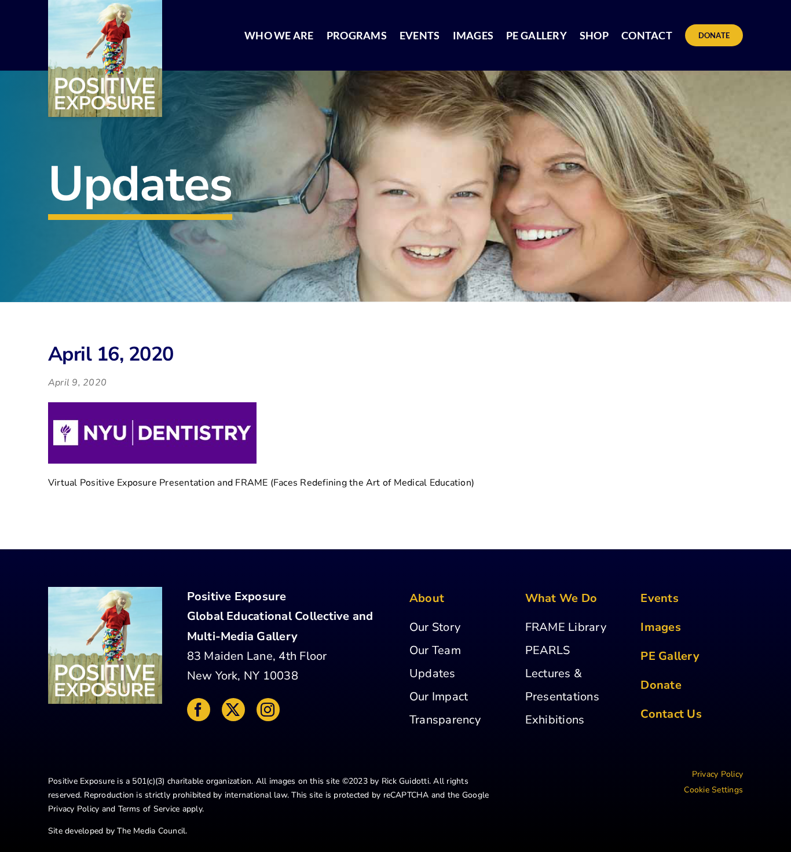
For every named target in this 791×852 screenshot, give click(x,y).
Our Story (434, 627)
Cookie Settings (713, 789)
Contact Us (670, 714)
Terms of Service (149, 808)
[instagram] (268, 709)
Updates (432, 673)
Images (660, 627)
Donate (660, 685)
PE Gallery (669, 656)
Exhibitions (555, 720)
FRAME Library (565, 627)
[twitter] (233, 709)
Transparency (445, 720)
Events (659, 598)
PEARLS (547, 650)
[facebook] (198, 709)
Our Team (435, 650)
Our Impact (438, 696)
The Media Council (151, 830)
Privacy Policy (73, 808)
